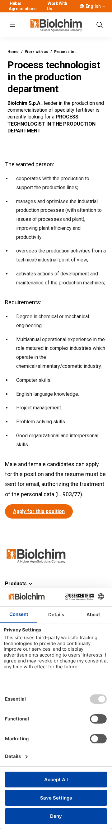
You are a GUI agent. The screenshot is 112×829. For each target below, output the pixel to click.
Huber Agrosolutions (23, 6)
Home (13, 52)
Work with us (36, 52)
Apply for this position (39, 511)
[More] (104, 6)
